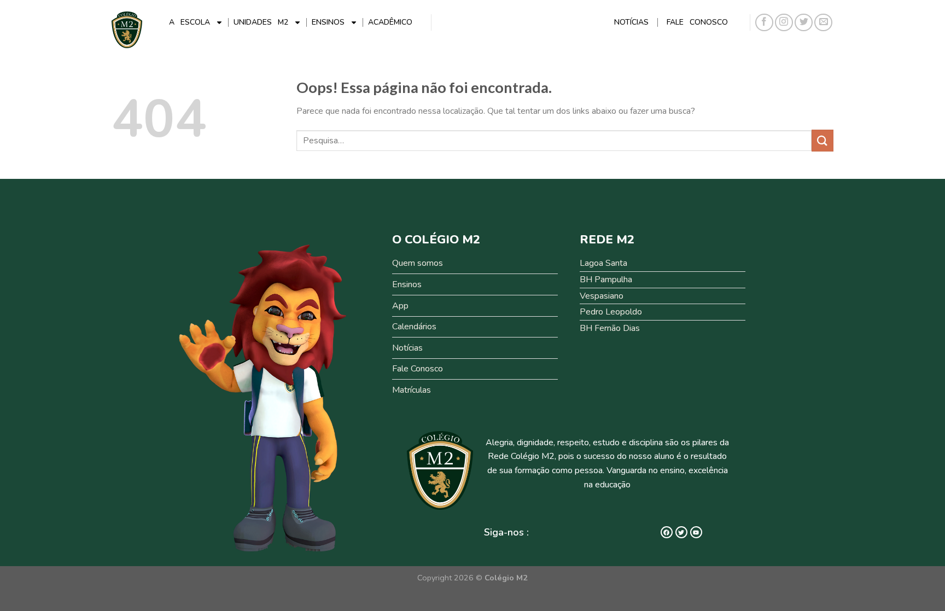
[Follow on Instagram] (784, 23)
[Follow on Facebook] (764, 23)
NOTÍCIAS (631, 22)
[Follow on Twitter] (804, 23)
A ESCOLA (189, 22)
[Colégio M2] (127, 30)
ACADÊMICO (390, 22)
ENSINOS (328, 22)
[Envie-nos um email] (823, 23)
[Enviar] (822, 140)
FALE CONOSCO (697, 22)
